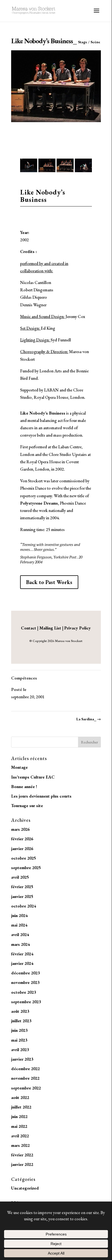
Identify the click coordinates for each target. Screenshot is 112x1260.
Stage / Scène (89, 41)
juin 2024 (19, 915)
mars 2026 (20, 829)
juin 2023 (19, 1030)
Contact (29, 628)
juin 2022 (19, 1116)
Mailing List (50, 628)
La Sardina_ (88, 719)
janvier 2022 (22, 1164)
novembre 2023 (25, 982)
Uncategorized (25, 1188)
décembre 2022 (25, 1068)
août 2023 (20, 1011)
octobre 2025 (23, 858)
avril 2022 (20, 1136)
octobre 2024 (23, 906)
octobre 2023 (23, 992)
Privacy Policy (77, 628)
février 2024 (22, 954)
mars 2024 (20, 944)
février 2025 (22, 887)
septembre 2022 (26, 1088)
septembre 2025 (26, 867)
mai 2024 (19, 925)
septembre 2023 (26, 1002)
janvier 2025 (22, 896)
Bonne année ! (24, 786)
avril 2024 (20, 934)
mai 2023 (19, 1040)
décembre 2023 (25, 973)
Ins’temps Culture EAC (33, 777)
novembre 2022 (25, 1078)
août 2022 (20, 1097)
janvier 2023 (22, 1059)
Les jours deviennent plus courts (41, 796)
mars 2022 (20, 1145)
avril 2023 (20, 1049)
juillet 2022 (21, 1107)
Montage (19, 767)
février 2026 (22, 839)
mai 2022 (19, 1126)
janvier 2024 (22, 963)
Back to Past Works (49, 582)
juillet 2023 (21, 1021)
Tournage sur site (27, 805)
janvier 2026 (22, 848)
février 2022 (22, 1155)
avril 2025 (20, 877)
